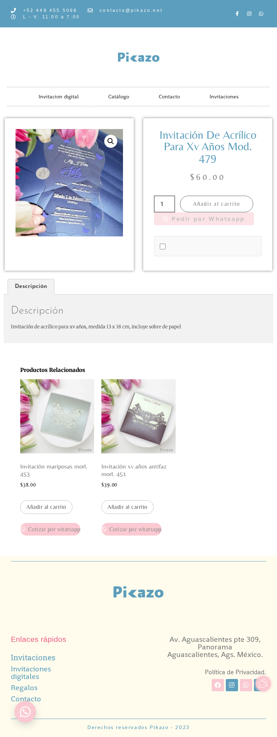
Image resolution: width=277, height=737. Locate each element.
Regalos (24, 687)
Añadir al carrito (216, 203)
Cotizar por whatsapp (53, 529)
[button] (110, 141)
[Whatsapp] (261, 14)
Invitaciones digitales (31, 672)
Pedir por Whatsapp (207, 218)
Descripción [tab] (31, 286)
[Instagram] (249, 14)
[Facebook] (218, 685)
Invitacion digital (59, 96)
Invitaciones (224, 96)
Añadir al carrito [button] (46, 506)
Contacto (169, 96)
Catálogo (118, 96)
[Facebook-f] (237, 14)
